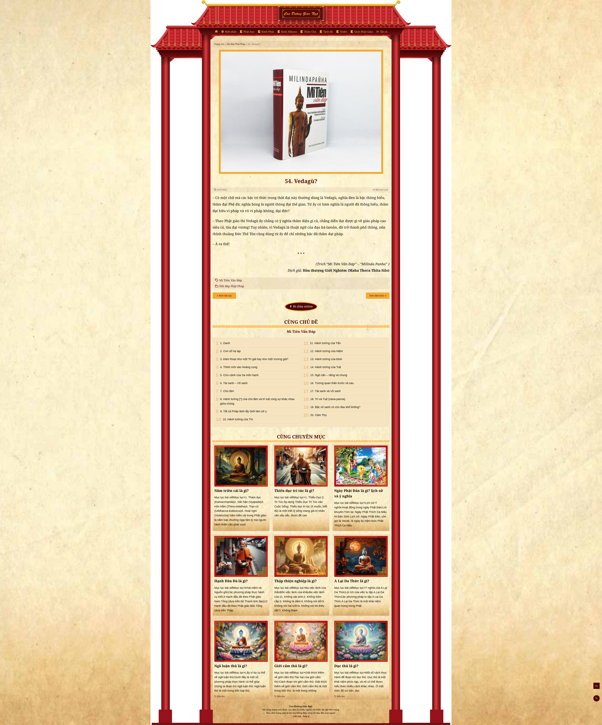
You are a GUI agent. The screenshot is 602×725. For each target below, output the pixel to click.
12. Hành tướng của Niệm (326, 351)
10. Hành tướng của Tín (238, 419)
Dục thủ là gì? (346, 666)
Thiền (343, 32)
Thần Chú (310, 32)
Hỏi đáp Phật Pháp (236, 44)
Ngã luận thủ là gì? (230, 666)
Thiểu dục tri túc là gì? (294, 490)
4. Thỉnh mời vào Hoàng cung (238, 367)
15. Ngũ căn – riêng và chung (328, 375)
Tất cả (383, 32)
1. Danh (225, 343)
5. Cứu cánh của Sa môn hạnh (239, 375)
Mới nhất (230, 32)
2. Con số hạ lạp (230, 351)
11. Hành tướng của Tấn (325, 343)
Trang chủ (219, 44)
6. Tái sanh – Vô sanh (234, 383)
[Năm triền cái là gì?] (241, 466)
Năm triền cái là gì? (231, 490)
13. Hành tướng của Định (326, 359)
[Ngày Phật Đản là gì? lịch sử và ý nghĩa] (361, 466)
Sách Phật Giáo (363, 32)
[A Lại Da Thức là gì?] (361, 556)
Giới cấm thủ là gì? (290, 666)
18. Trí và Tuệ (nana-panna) (327, 399)
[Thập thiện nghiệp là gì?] (301, 556)
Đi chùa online (303, 306)
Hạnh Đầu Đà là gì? (231, 581)
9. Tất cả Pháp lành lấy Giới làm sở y (243, 411)
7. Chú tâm (227, 391)
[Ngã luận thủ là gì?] (241, 641)
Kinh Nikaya (289, 32)
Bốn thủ (221, 696)
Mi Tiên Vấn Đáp (230, 280)
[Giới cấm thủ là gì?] (301, 641)
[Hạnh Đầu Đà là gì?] (241, 556)
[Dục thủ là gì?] (361, 641)
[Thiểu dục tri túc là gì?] (301, 466)
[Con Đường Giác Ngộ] (216, 31)
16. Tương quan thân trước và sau (332, 383)
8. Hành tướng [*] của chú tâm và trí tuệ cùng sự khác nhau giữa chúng (257, 401)
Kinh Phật (267, 32)
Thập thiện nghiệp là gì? (295, 581)
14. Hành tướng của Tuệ (325, 367)
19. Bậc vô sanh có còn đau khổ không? (335, 407)
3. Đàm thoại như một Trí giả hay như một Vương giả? (254, 359)
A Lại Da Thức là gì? (351, 581)
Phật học (248, 32)
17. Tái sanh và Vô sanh (325, 391)
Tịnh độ (328, 32)
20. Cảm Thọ (318, 415)
